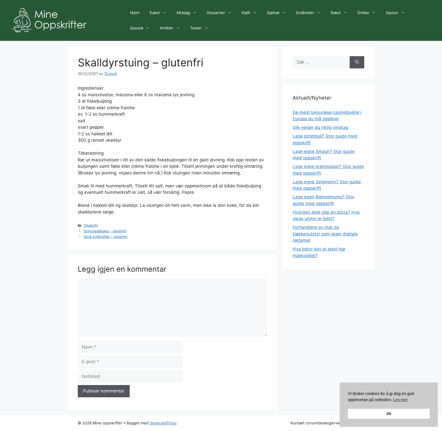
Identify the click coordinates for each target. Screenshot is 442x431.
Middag (183, 12)
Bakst (336, 12)
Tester (196, 28)
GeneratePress (163, 423)
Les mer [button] (400, 400)
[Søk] (357, 62)
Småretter (305, 12)
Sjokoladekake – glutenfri (105, 231)
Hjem (134, 12)
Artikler (166, 28)
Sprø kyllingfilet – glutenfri (105, 236)
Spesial (136, 28)
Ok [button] (388, 414)
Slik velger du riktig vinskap (320, 127)
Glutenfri (91, 225)
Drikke (363, 12)
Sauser (392, 12)
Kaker (155, 12)
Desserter (216, 12)
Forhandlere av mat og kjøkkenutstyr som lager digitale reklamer (325, 234)
